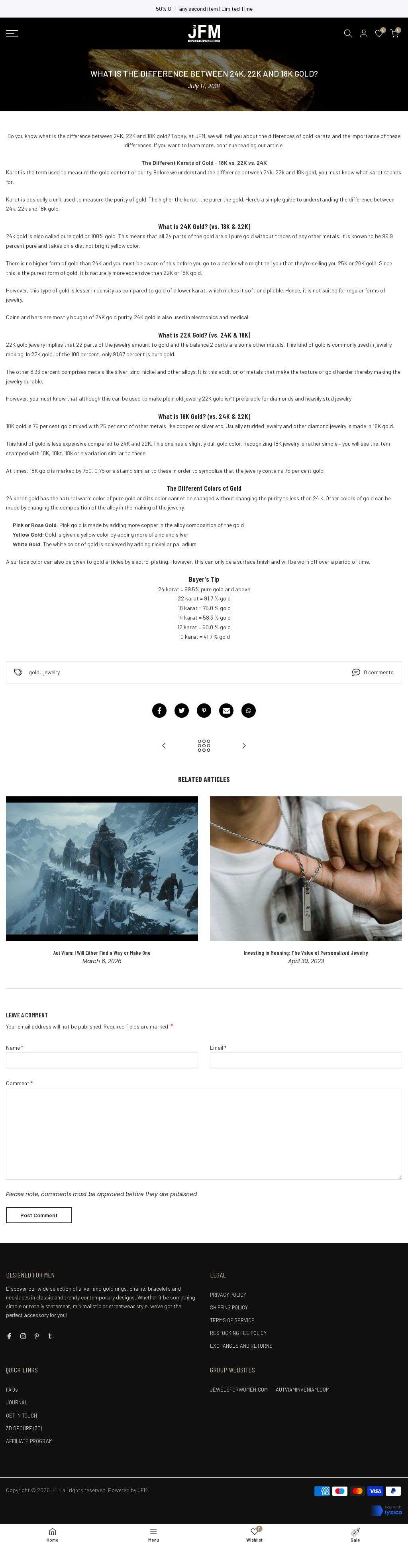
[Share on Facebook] (159, 710)
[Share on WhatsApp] (248, 710)
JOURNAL (16, 1402)
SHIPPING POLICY (229, 1307)
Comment (19, 1083)
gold (34, 672)
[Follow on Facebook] (9, 1336)
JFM (142, 1490)
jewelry (51, 672)
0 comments (379, 672)
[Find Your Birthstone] (244, 746)
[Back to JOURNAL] (204, 746)
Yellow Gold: (28, 534)
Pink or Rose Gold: (35, 524)
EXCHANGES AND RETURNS (241, 1346)
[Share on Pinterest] (204, 710)
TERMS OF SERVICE (232, 1320)
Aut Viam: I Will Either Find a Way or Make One (102, 952)
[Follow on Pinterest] (36, 1336)
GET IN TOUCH (21, 1415)
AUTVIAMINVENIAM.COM (303, 1389)
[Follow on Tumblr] (50, 1336)
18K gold (16, 426)
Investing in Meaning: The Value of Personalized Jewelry (306, 952)
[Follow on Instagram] (23, 1336)
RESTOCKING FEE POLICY (238, 1333)
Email (218, 1047)
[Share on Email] (226, 710)
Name (14, 1047)
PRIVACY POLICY (228, 1294)
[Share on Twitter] (182, 710)
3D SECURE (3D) (24, 1428)
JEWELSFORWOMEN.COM (239, 1389)
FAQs (12, 1389)
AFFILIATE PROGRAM (29, 1441)
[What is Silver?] (164, 746)
